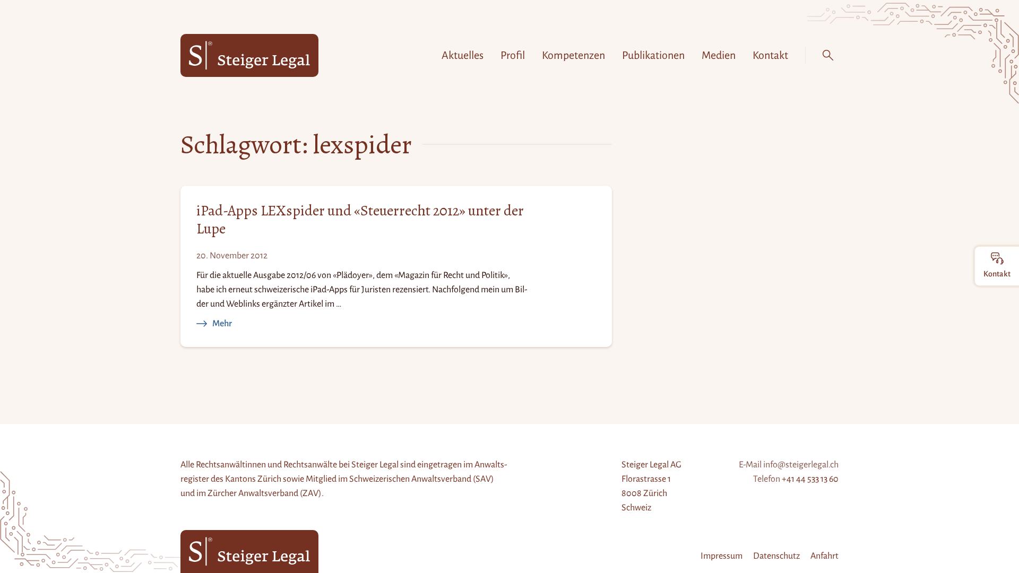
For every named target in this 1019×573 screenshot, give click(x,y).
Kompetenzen (573, 55)
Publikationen (653, 55)
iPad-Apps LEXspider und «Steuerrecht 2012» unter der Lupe (360, 220)
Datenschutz (776, 556)
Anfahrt (824, 556)
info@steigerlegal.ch (801, 465)
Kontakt (770, 55)
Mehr (222, 323)
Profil (512, 55)
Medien (719, 55)
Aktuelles (462, 55)
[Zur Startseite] (249, 55)
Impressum (721, 556)
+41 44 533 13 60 (810, 479)
